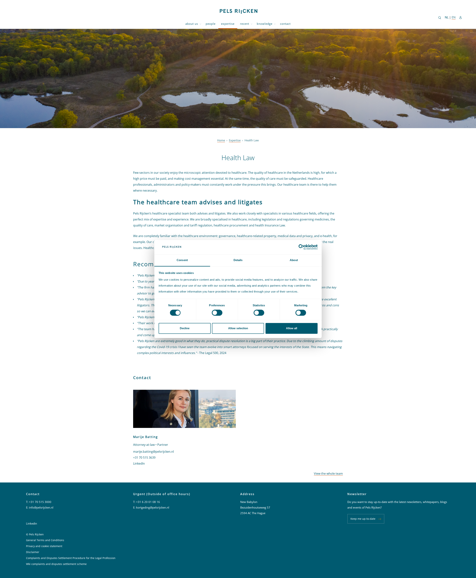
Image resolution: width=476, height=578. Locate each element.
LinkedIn (139, 463)
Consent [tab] (182, 260)
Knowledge (264, 24)
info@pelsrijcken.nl (41, 507)
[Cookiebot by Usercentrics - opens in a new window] (301, 247)
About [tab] (294, 260)
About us (191, 24)
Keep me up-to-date (362, 518)
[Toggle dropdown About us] (200, 23)
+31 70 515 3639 (144, 457)
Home (221, 140)
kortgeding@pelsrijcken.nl (152, 507)
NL (447, 17)
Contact (285, 24)
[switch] (217, 313)
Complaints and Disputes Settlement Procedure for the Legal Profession (70, 558)
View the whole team (328, 473)
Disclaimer (32, 552)
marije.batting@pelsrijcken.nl (153, 452)
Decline (184, 328)
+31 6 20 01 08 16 (148, 502)
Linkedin (31, 523)
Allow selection (238, 328)
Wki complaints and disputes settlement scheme (56, 564)
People (211, 24)
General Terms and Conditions (45, 540)
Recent (244, 24)
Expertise (227, 24)
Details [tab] (238, 260)
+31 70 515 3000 (40, 502)
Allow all (291, 328)
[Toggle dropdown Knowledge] (275, 23)
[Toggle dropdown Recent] (252, 23)
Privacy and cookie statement (44, 546)
